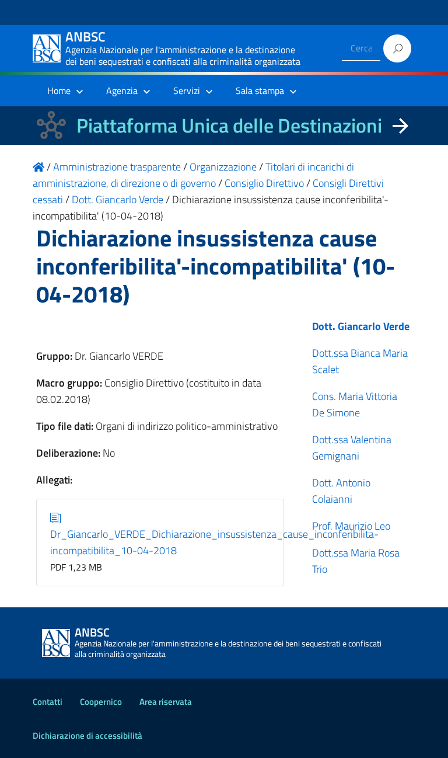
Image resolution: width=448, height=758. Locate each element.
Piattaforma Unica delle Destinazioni (229, 125)
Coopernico (101, 701)
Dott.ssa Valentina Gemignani (351, 448)
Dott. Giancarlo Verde (361, 326)
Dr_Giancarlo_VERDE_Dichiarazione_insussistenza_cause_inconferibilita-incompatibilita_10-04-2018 (214, 542)
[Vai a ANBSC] (38, 167)
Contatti (47, 701)
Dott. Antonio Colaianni (341, 491)
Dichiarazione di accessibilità (87, 735)
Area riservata (165, 701)
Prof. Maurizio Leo (351, 526)
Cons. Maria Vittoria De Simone (354, 404)
